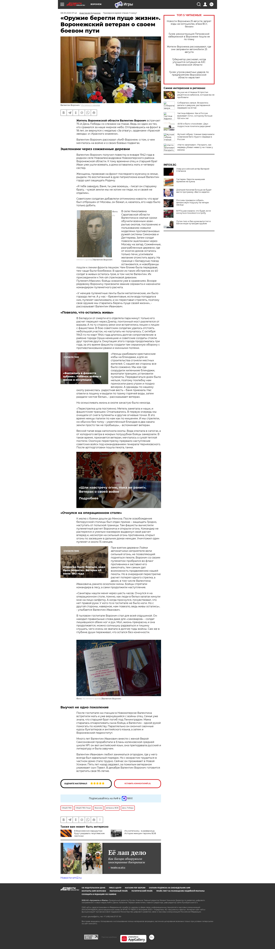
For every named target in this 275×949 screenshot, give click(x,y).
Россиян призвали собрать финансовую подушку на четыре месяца (192, 202)
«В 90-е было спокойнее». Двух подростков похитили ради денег (194, 125)
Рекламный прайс (119, 891)
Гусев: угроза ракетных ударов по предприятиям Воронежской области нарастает (189, 75)
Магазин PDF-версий (135, 888)
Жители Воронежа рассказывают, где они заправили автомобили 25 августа (189, 49)
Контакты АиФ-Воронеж (94, 891)
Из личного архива (90, 105)
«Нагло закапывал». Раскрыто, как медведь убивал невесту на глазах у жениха (195, 147)
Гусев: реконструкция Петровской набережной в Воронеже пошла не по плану (189, 37)
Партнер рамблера (109, 937)
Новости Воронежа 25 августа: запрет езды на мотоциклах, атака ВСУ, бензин (189, 24)
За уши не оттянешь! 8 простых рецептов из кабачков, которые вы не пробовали (195, 95)
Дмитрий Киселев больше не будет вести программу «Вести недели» (194, 191)
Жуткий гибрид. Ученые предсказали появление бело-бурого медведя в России (195, 137)
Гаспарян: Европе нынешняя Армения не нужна (190, 180)
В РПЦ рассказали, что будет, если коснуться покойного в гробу (193, 212)
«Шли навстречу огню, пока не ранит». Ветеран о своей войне (112, 490)
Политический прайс (142, 891)
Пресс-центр (115, 888)
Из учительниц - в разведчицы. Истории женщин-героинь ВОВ (140, 832)
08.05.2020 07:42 (68, 13)
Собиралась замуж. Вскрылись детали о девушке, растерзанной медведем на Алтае (193, 105)
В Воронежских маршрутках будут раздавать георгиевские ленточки (89, 833)
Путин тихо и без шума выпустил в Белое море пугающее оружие (193, 222)
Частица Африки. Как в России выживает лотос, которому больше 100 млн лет (194, 116)
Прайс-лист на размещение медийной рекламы (180, 891)
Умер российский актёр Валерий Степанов (192, 170)
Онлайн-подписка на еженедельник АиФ (169, 888)
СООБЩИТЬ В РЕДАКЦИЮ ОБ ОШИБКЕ (99, 894)
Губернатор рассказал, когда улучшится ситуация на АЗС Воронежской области (189, 62)
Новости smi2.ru (71, 877)
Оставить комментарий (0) (137, 784)
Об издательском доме (93, 888)
